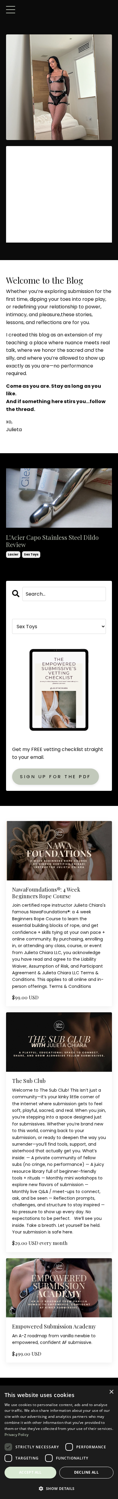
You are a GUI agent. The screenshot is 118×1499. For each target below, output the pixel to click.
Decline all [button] (86, 1472)
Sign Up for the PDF (55, 776)
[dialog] (59, 1442)
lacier (13, 554)
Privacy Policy (16, 1434)
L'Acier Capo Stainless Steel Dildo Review (52, 541)
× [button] (111, 1392)
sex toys (31, 554)
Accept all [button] (30, 1472)
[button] (59, 1488)
